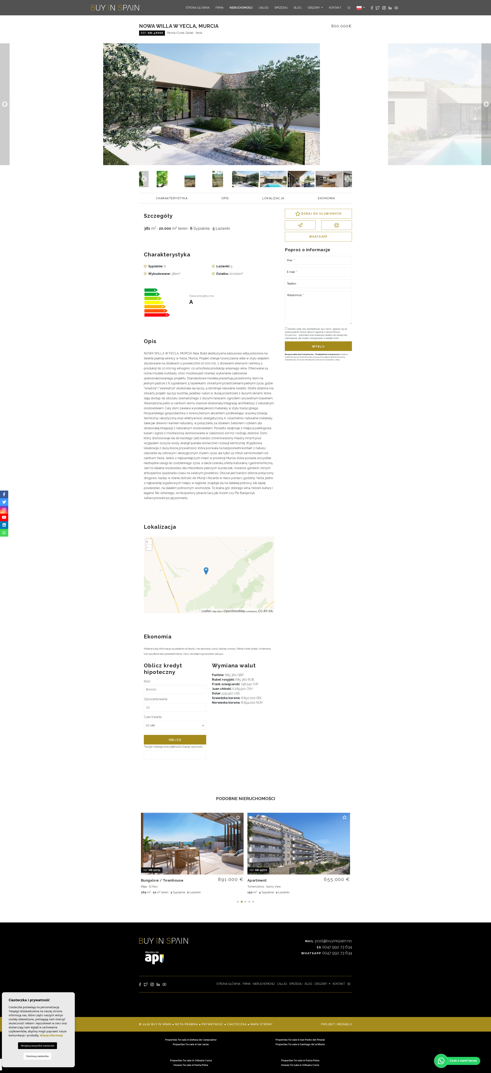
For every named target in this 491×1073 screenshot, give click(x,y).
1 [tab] (238, 902)
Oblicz (175, 739)
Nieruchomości (241, 7)
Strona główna (197, 7)
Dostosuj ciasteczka (37, 1056)
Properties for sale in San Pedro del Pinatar (300, 1039)
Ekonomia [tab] (326, 198)
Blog (297, 7)
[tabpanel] (192, 854)
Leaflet (206, 611)
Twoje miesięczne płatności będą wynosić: (173, 747)
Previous (5, 104)
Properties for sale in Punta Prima (300, 1060)
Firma (219, 7)
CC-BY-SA (265, 611)
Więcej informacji (51, 1035)
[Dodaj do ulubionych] (238, 818)
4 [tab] (249, 902)
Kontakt (335, 7)
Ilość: (147, 681)
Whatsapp (318, 236)
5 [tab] (253, 902)
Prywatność (212, 1024)
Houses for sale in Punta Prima (191, 1065)
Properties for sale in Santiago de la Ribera (300, 1044)
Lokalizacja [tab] (273, 198)
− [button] (147, 547)
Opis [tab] (225, 198)
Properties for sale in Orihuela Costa (191, 1060)
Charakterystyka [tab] (172, 198)
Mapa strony (261, 1024)
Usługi (263, 7)
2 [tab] (242, 902)
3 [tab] (245, 902)
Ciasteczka (237, 1024)
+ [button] (147, 541)
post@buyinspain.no (328, 940)
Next (486, 104)
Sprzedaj (281, 7)
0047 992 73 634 (334, 947)
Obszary (313, 7)
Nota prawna (186, 1024)
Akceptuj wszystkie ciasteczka (37, 1045)
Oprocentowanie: (156, 699)
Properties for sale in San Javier (191, 1044)
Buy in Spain (115, 7)
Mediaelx (344, 1024)
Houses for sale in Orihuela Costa (300, 1065)
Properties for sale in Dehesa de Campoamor (191, 1039)
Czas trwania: (153, 717)
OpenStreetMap (234, 611)
